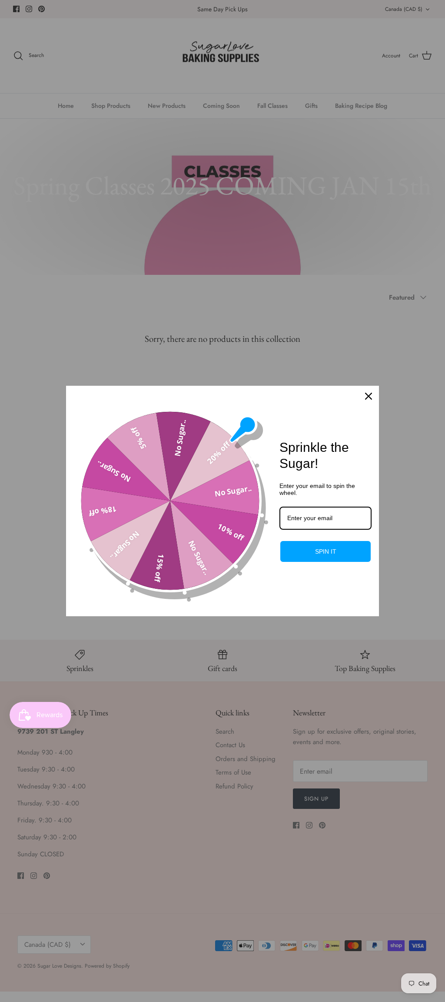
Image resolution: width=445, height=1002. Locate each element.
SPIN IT (325, 551)
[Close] (368, 396)
